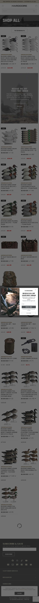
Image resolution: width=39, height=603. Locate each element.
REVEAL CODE (29, 307)
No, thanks (29, 313)
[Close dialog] (35, 289)
